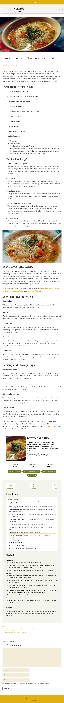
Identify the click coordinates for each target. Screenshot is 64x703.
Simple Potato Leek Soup (52, 288)
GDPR (47, 698)
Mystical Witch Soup (35, 291)
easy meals (12, 628)
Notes (55, 488)
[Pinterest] (35, 2)
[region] (21, 691)
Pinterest (47, 426)
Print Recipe (32, 454)
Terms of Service (40, 698)
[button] (55, 499)
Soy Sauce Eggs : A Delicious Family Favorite (14, 630)
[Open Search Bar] (59, 10)
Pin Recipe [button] (43, 454)
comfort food (7, 628)
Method (33, 488)
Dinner (5, 626)
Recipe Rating (6, 645)
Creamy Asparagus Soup (14, 291)
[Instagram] (31, 2)
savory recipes (27, 628)
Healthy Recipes (19, 628)
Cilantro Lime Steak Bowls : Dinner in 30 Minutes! (15, 632)
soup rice (33, 628)
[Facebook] (28, 2)
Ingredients (10, 488)
